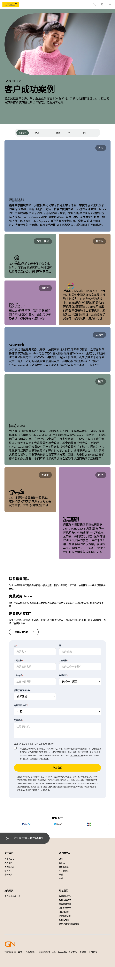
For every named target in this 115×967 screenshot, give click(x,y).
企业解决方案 (20, 838)
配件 (61, 878)
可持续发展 (9, 867)
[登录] (94, 4)
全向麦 (62, 863)
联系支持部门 (65, 900)
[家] (7, 838)
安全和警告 (93, 952)
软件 (61, 874)
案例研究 (8, 874)
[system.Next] (108, 824)
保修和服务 (64, 920)
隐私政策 (83, 952)
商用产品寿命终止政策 (69, 924)
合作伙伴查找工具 (12, 896)
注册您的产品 (65, 908)
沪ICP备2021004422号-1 (13, 952)
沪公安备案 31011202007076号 (38, 952)
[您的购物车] (102, 4)
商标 (54, 952)
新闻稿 (7, 870)
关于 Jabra (9, 859)
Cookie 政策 (62, 952)
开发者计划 (64, 912)
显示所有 (23, 133)
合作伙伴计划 (65, 916)
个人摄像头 (64, 870)
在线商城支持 (65, 904)
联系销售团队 (65, 896)
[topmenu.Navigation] (110, 4)
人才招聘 (8, 863)
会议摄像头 (64, 867)
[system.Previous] (6, 824)
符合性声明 (73, 952)
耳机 (61, 859)
